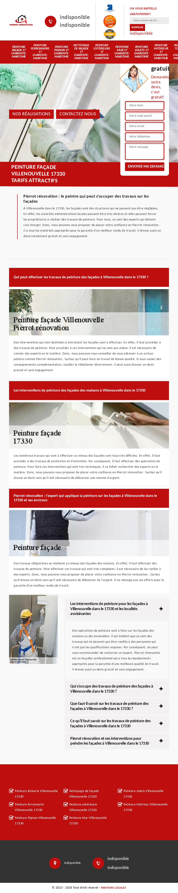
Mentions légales (113, 888)
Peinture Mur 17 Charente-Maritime (121, 51)
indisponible (75, 17)
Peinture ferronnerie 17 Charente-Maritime (40, 52)
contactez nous (78, 114)
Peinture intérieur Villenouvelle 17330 (146, 807)
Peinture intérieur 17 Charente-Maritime (161, 52)
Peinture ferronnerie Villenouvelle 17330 (29, 807)
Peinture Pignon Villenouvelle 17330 (35, 820)
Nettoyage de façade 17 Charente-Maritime (81, 52)
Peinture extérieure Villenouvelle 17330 (83, 807)
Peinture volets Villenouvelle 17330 (144, 793)
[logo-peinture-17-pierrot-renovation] (21, 20)
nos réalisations (31, 114)
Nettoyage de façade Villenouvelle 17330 (84, 793)
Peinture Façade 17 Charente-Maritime (18, 51)
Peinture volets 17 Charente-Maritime (141, 51)
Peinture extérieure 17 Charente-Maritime (102, 52)
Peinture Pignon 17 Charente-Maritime (61, 51)
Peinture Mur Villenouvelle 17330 (88, 820)
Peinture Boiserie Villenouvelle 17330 (36, 793)
